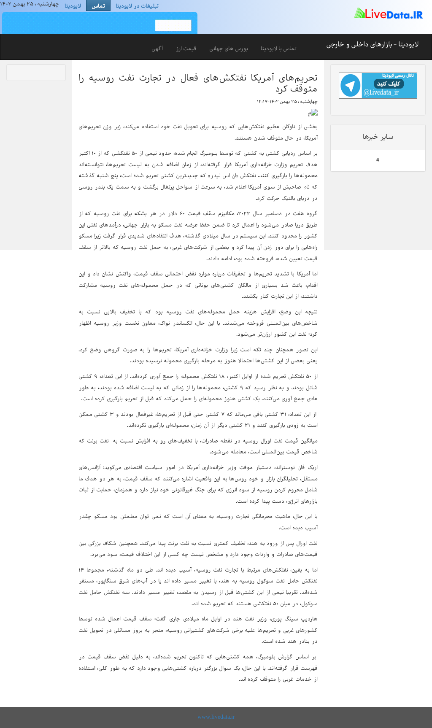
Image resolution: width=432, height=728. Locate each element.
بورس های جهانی (228, 48)
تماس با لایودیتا (279, 48)
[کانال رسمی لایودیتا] (378, 86)
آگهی (157, 48)
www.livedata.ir (216, 717)
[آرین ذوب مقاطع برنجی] (98, 25)
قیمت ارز (186, 48)
